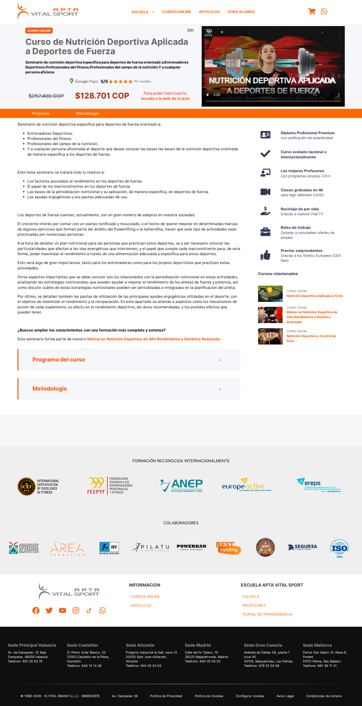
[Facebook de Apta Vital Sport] (36, 611)
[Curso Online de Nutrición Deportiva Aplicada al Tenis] (270, 294)
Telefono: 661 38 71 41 (320, 666)
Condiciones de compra (324, 696)
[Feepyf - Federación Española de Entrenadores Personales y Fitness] (110, 485)
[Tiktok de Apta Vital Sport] (89, 611)
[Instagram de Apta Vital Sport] (76, 611)
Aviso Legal (285, 696)
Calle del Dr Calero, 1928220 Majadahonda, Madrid (206, 655)
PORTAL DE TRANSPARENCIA (267, 614)
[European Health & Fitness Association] (252, 485)
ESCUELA (251, 596)
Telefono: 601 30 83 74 (25, 661)
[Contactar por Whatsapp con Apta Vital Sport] (324, 12)
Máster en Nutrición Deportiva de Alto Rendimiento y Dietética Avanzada (312, 317)
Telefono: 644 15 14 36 (84, 666)
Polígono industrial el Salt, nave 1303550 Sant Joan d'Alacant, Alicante (151, 657)
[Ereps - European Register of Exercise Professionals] (323, 485)
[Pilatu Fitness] (150, 548)
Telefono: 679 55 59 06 (261, 666)
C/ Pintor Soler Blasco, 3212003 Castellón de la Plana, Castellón (88, 657)
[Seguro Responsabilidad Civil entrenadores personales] (302, 548)
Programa (40, 113)
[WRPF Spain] (265, 548)
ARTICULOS (141, 605)
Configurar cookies (250, 696)
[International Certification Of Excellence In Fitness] (39, 486)
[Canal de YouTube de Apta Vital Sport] (62, 611)
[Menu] (311, 12)
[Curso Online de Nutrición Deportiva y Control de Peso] (270, 336)
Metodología (87, 113)
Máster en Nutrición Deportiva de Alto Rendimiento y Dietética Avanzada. (154, 339)
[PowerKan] (191, 548)
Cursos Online (176, 12)
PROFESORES (254, 605)
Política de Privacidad (166, 696)
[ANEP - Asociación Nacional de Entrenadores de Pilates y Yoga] (181, 485)
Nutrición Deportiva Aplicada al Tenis (315, 296)
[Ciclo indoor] (228, 548)
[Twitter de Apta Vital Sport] (49, 611)
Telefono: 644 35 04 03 (143, 666)
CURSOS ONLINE (145, 596)
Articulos (209, 12)
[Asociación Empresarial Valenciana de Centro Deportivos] (23, 548)
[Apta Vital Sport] (48, 12)
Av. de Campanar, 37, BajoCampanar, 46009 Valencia (28, 655)
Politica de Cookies (209, 696)
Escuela (140, 12)
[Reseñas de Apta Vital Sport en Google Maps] (84, 81)
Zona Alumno (241, 12)
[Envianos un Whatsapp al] (102, 611)
